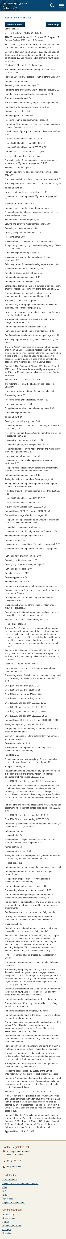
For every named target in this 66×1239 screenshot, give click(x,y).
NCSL (5, 1195)
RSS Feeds (7, 1199)
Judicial (5, 1222)
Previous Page (15, 24)
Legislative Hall (14, 1166)
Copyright (6, 1229)
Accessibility (8, 1214)
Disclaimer (7, 1233)
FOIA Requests (9, 1179)
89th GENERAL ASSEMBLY (18, 18)
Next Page (53, 24)
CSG (4, 1187)
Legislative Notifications (13, 1202)
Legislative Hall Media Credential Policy (20, 1183)
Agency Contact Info (11, 1225)
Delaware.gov (8, 1218)
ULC (4, 1191)
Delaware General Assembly (15, 5)
